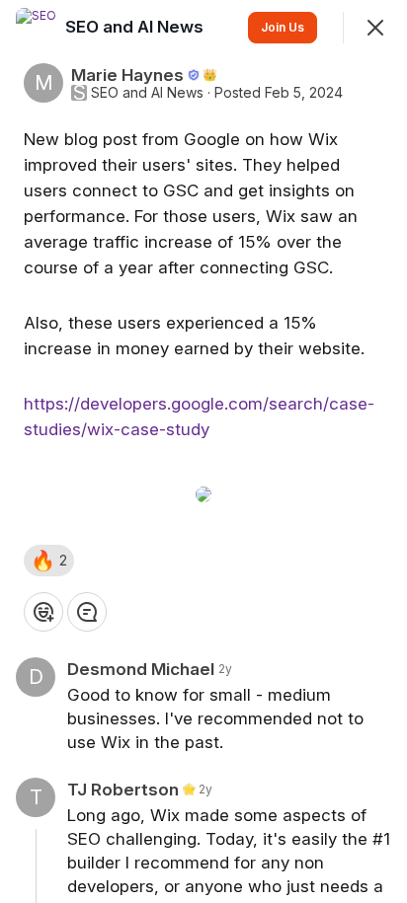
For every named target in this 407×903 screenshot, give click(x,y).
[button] (49, 560)
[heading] (136, 26)
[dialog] (203, 451)
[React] (43, 612)
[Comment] (87, 612)
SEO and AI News (147, 93)
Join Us (282, 27)
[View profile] (35, 27)
